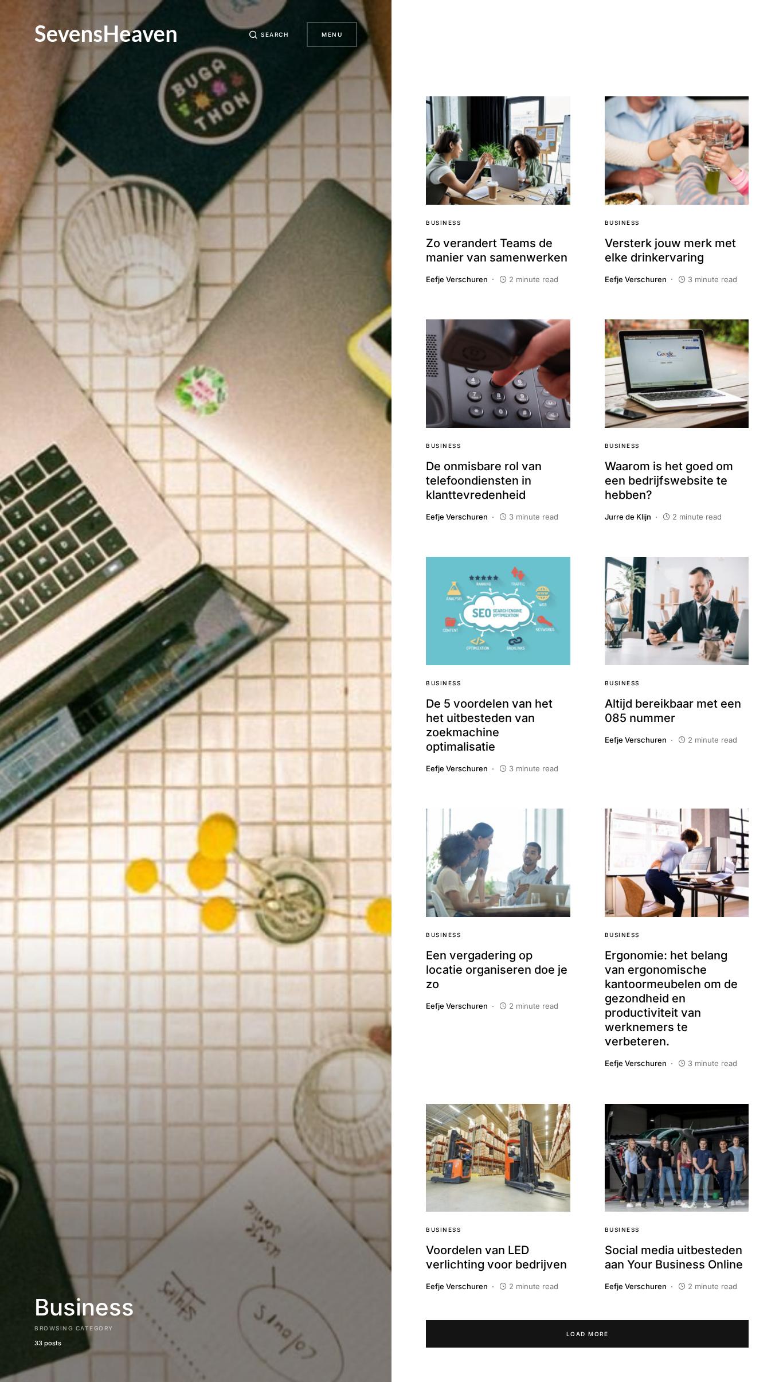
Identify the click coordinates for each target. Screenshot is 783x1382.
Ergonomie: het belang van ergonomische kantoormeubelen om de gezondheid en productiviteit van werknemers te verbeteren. (671, 998)
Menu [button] (332, 34)
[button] (269, 34)
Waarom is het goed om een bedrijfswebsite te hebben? (669, 480)
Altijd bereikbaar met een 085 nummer (673, 711)
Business (443, 222)
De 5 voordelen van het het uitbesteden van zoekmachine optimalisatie (489, 725)
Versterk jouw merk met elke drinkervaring (670, 250)
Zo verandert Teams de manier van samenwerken (496, 250)
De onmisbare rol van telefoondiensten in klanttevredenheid (484, 480)
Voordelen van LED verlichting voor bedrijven (496, 1257)
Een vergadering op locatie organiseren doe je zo (496, 969)
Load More (587, 1333)
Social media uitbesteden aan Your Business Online (674, 1257)
